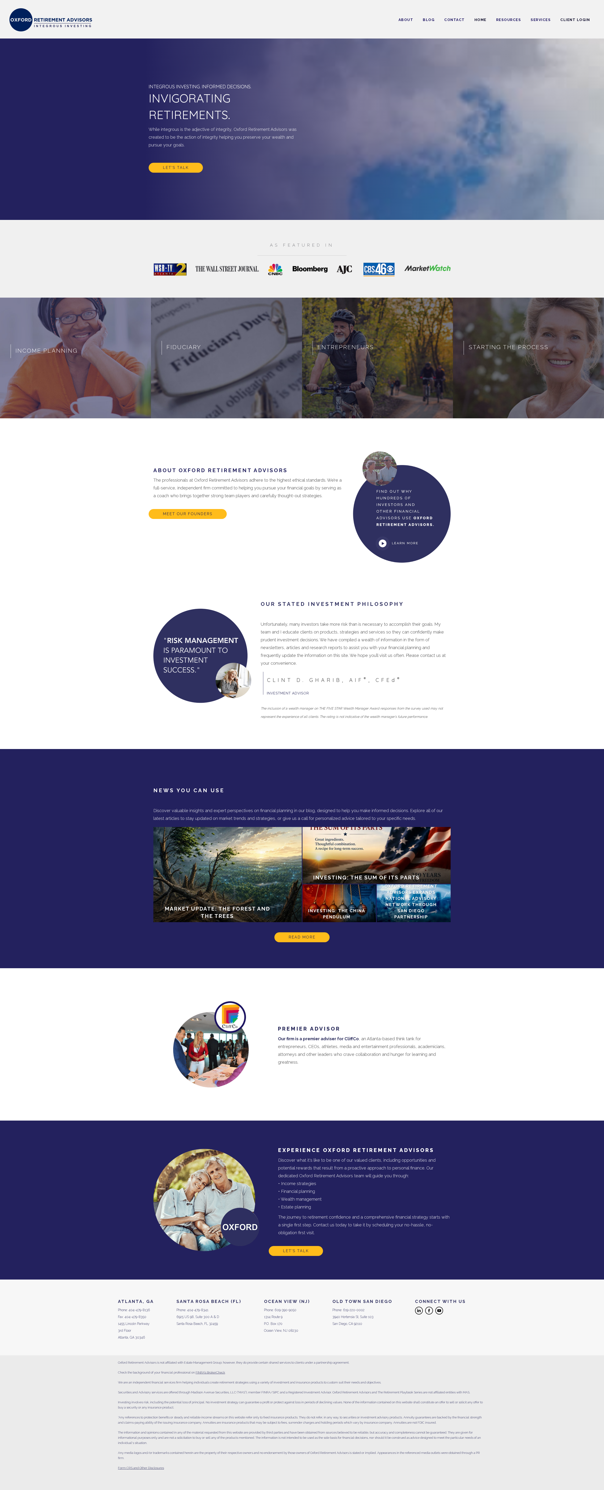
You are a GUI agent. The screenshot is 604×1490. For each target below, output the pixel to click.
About (405, 20)
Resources (508, 20)
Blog (429, 20)
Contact (454, 20)
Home (480, 20)
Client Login (575, 20)
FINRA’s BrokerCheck (210, 1372)
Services (541, 20)
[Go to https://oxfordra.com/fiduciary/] (226, 358)
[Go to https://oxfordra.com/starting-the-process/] (528, 358)
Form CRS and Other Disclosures (141, 1468)
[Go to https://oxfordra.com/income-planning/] (75, 358)
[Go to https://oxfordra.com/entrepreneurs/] (377, 358)
